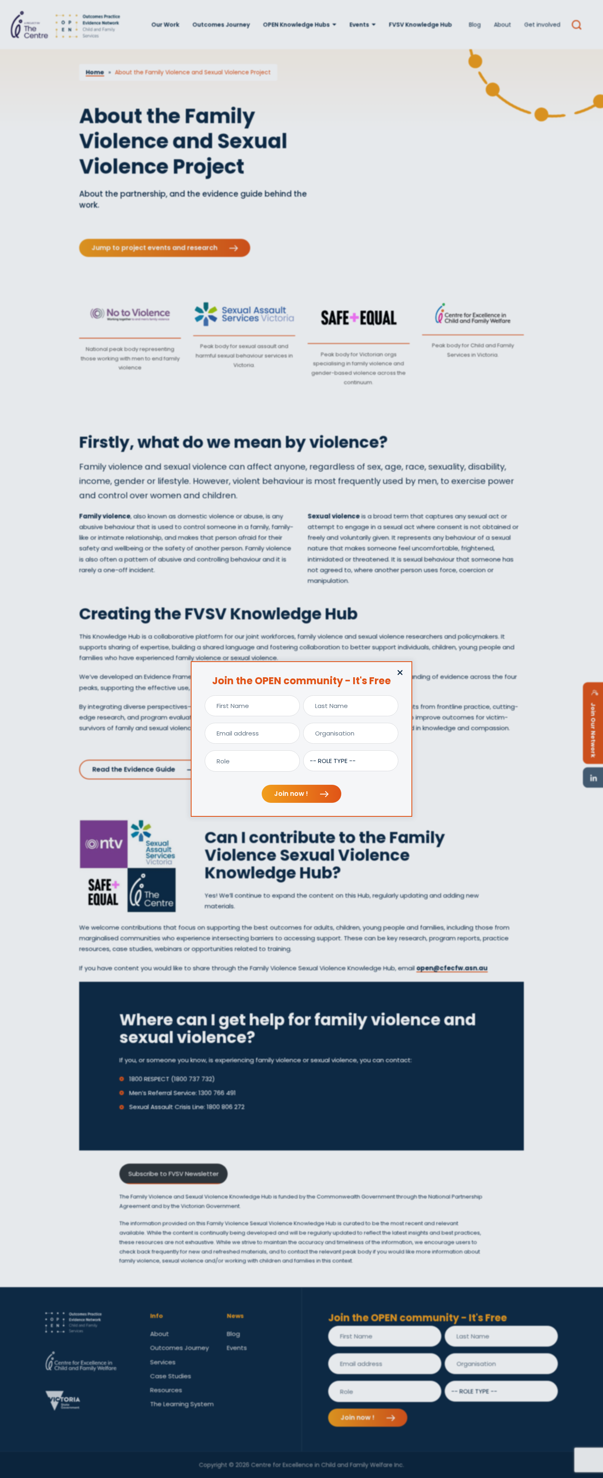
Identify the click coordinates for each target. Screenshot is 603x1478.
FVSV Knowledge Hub (420, 25)
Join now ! (292, 793)
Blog (475, 25)
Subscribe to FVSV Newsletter (173, 1173)
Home (95, 72)
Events (359, 25)
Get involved (542, 25)
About (502, 25)
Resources (166, 1390)
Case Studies (170, 1376)
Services (163, 1362)
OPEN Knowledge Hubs (296, 25)
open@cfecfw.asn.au (452, 968)
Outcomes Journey (221, 25)
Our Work (165, 25)
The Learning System (182, 1404)
